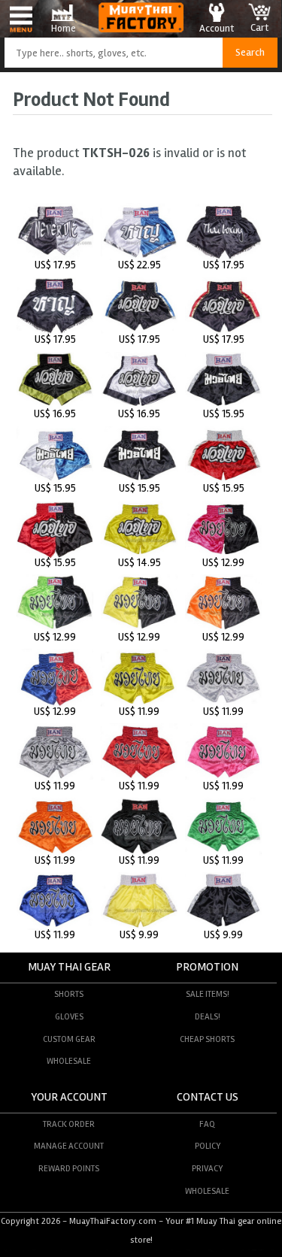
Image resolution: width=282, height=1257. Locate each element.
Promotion (207, 967)
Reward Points (68, 1168)
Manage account (69, 1145)
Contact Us (207, 1097)
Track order (69, 1124)
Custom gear (69, 1039)
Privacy (207, 1168)
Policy (207, 1145)
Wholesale (69, 1061)
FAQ (207, 1124)
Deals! (207, 1016)
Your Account (69, 1097)
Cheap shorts (207, 1039)
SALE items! (207, 994)
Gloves (69, 1016)
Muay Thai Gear (69, 967)
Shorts (68, 994)
